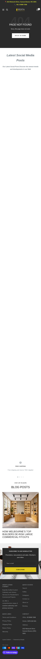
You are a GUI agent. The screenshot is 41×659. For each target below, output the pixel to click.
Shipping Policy (7, 624)
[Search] (7, 10)
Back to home (20, 35)
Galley (24, 591)
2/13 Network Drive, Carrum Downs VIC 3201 (21, 2)
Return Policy (6, 628)
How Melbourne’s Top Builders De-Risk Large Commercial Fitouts (17, 534)
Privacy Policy (6, 621)
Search (24, 588)
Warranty (5, 631)
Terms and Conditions (9, 617)
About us (25, 602)
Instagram (25, 595)
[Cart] (38, 10)
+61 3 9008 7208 (21, 4)
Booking (25, 606)
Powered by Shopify (18, 639)
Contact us (25, 599)
